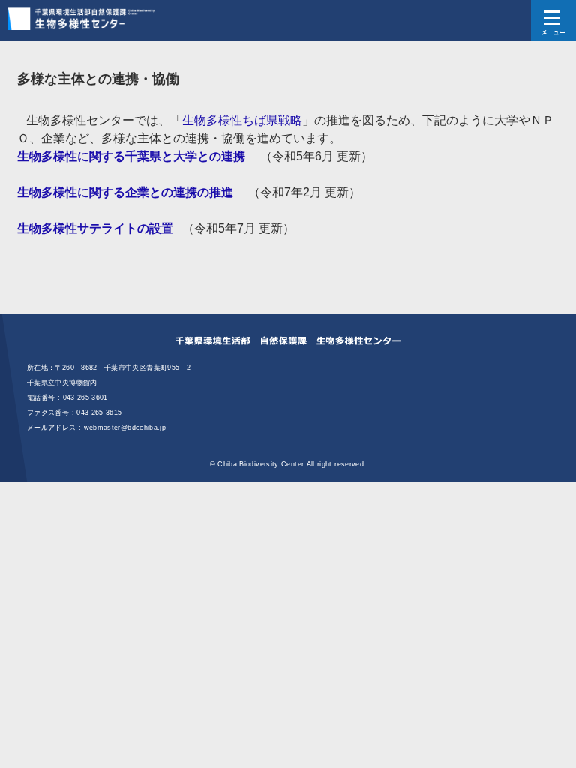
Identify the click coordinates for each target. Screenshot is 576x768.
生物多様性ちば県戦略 (242, 120)
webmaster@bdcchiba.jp (125, 427)
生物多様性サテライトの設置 (95, 228)
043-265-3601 (85, 397)
